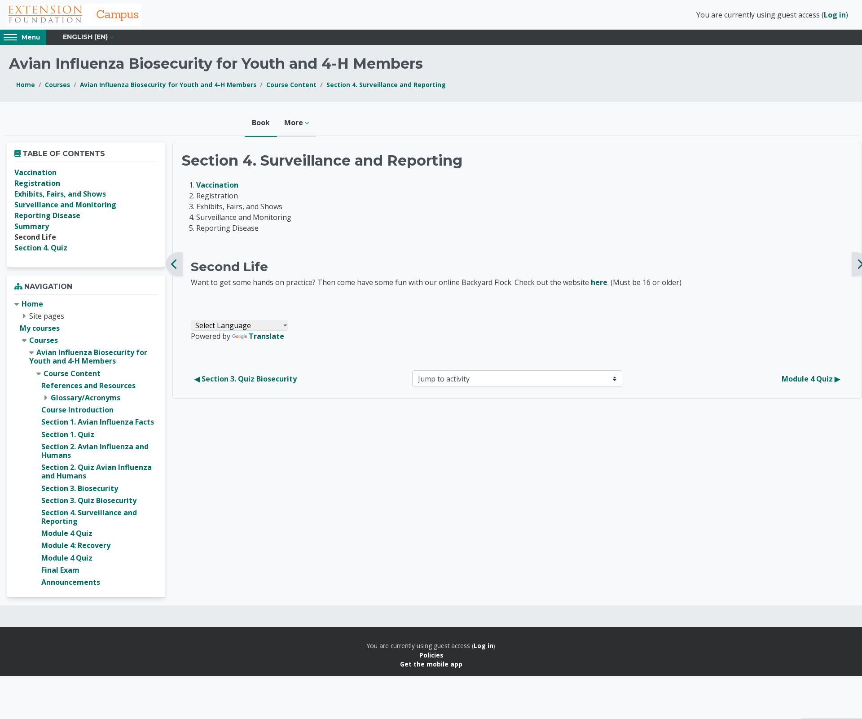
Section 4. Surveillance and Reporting (386, 84)
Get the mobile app (431, 664)
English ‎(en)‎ (85, 37)
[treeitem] (86, 443)
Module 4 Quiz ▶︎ (811, 379)
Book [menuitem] (261, 122)
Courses (57, 84)
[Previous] (174, 264)
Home (25, 84)
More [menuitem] (293, 122)
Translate (266, 336)
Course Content (291, 84)
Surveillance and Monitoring (65, 205)
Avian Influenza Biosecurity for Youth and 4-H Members (168, 84)
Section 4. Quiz (40, 248)
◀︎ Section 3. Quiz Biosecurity (245, 379)
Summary (31, 226)
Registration (37, 183)
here (599, 282)
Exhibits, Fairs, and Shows (60, 194)
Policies (431, 655)
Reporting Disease (47, 215)
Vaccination (217, 185)
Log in (835, 15)
